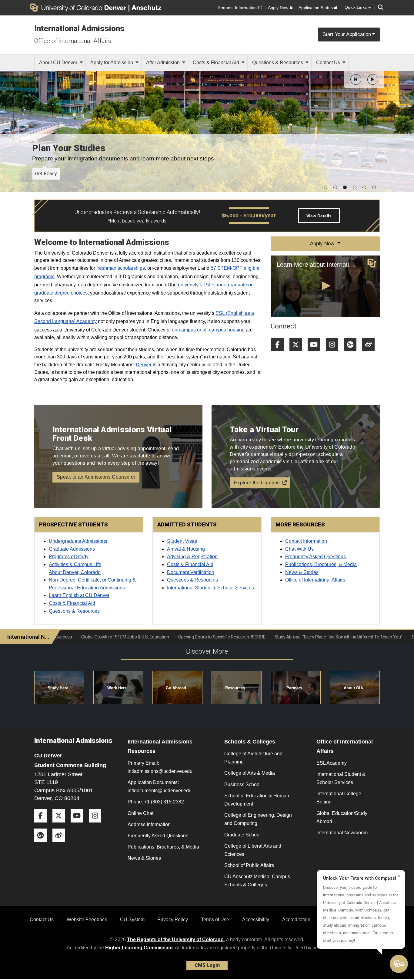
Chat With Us (299, 549)
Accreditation (296, 919)
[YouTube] (316, 353)
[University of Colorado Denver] (79, 7)
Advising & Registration (192, 556)
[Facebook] (279, 353)
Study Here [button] (58, 688)
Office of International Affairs (72, 40)
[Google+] (352, 353)
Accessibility (255, 919)
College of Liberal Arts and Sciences (252, 850)
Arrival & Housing (186, 549)
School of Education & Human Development (256, 799)
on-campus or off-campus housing (208, 329)
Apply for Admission (112, 62)
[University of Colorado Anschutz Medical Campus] (147, 7)
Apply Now (323, 243)
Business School (242, 784)
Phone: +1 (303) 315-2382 (156, 801)
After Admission (163, 62)
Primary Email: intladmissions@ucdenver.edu (160, 767)
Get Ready (46, 173)
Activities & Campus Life (75, 564)
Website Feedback (87, 919)
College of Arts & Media (249, 773)
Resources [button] (235, 688)
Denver (144, 364)
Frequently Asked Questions (315, 556)
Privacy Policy (172, 919)
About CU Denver (58, 62)
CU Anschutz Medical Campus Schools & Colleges (257, 880)
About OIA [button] (353, 688)
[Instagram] (334, 353)
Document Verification (190, 572)
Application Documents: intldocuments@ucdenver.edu (160, 786)
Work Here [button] (117, 688)
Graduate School (242, 834)
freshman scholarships (120, 268)
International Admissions (79, 28)
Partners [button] (294, 688)
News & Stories (302, 572)
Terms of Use (215, 919)
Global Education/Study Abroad (341, 817)
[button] (355, 79)
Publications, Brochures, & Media (321, 564)
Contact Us (328, 62)
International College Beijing (338, 797)
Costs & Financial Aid (216, 62)
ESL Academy (331, 763)
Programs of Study (68, 556)
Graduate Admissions (72, 549)
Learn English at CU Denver (79, 595)
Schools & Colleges (249, 742)
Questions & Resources (278, 62)
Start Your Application (346, 34)
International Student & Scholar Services (341, 778)
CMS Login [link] (207, 965)
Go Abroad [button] (176, 688)
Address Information (149, 824)
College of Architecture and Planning (253, 757)
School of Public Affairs (249, 865)
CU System (132, 919)
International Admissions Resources (160, 746)
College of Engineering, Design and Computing (258, 819)
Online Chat (140, 813)
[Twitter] (297, 353)
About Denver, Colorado (75, 572)
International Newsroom (342, 832)
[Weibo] (370, 353)
